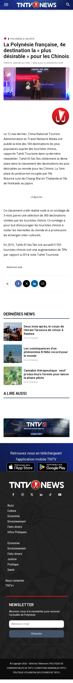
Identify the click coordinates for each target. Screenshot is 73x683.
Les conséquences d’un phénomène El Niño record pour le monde (46, 352)
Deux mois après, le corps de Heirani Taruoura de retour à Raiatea (44, 330)
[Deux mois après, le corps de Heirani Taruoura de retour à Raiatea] (13, 331)
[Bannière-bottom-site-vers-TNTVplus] (36, 436)
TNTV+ (9, 585)
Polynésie (16, 38)
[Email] (42, 283)
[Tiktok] (50, 495)
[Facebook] (18, 283)
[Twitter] (32, 495)
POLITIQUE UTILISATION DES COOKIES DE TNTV (36, 672)
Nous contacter (14, 580)
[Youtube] (60, 495)
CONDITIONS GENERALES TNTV (50, 668)
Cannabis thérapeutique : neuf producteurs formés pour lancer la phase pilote (46, 374)
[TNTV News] (36, 484)
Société (29, 38)
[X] (26, 283)
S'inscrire (36, 633)
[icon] (5, 38)
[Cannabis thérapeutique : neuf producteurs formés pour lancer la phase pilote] (13, 376)
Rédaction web (14, 267)
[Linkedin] (34, 283)
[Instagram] (22, 495)
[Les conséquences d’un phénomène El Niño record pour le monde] (13, 354)
